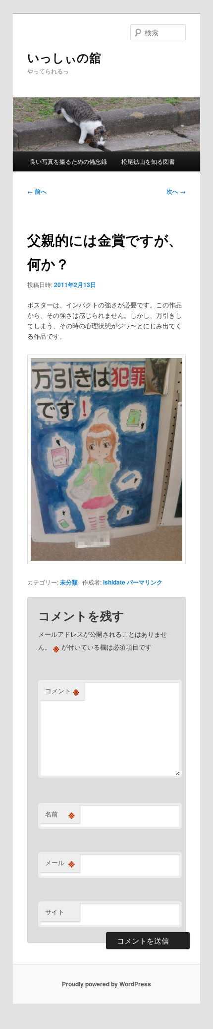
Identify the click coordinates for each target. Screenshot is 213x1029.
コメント (62, 691)
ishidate (114, 582)
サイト (54, 911)
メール (60, 863)
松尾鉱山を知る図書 (148, 161)
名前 (60, 814)
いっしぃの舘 (64, 57)
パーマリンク (144, 582)
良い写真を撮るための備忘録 (68, 161)
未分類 (69, 582)
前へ (37, 191)
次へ (176, 191)
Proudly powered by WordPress (106, 983)
